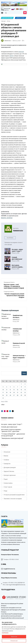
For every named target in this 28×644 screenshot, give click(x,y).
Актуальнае (7, 452)
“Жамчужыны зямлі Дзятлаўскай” (12, 438)
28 (17, 395)
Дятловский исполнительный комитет (11, 616)
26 (10, 395)
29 (21, 395)
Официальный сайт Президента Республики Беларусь (13, 611)
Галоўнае (6, 459)
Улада (5, 491)
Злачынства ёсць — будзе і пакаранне (19, 356)
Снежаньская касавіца (17, 330)
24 (3, 395)
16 (25, 389)
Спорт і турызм (8, 487)
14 (17, 389)
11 (6, 389)
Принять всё (14, 636)
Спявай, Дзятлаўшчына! (17, 258)
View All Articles (10, 237)
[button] (25, 12)
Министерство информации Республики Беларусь (12, 604)
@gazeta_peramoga (6, 218)
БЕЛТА (11, 56)
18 (6, 392)
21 (17, 392)
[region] (14, 632)
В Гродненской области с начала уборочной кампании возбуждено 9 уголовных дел (13, 30)
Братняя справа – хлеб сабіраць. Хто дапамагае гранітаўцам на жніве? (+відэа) (14, 286)
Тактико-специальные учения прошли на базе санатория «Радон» (14, 295)
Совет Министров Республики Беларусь (12, 614)
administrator (7, 40)
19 (10, 392)
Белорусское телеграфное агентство (11, 607)
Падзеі (6, 479)
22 (21, 392)
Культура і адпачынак (10, 475)
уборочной (21, 51)
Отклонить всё (14, 640)
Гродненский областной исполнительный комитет (12, 619)
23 (25, 392)
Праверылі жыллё (19, 343)
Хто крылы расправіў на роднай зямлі (14, 494)
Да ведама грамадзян (10, 467)
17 (3, 392)
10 (3, 389)
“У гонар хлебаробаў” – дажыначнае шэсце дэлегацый (13, 435)
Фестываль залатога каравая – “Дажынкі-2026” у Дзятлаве (17, 266)
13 (13, 389)
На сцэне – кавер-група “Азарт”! (17, 250)
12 (10, 389)
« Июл (2, 404)
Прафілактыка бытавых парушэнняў (17, 316)
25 (6, 395)
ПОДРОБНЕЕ (5, 632)
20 (14, 392)
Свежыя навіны (8, 483)
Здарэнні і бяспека (9, 471)
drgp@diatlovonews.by (9, 569)
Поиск (24, 373)
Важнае (6, 456)
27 (14, 395)
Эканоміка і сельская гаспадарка (13, 498)
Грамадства (7, 463)
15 (21, 389)
